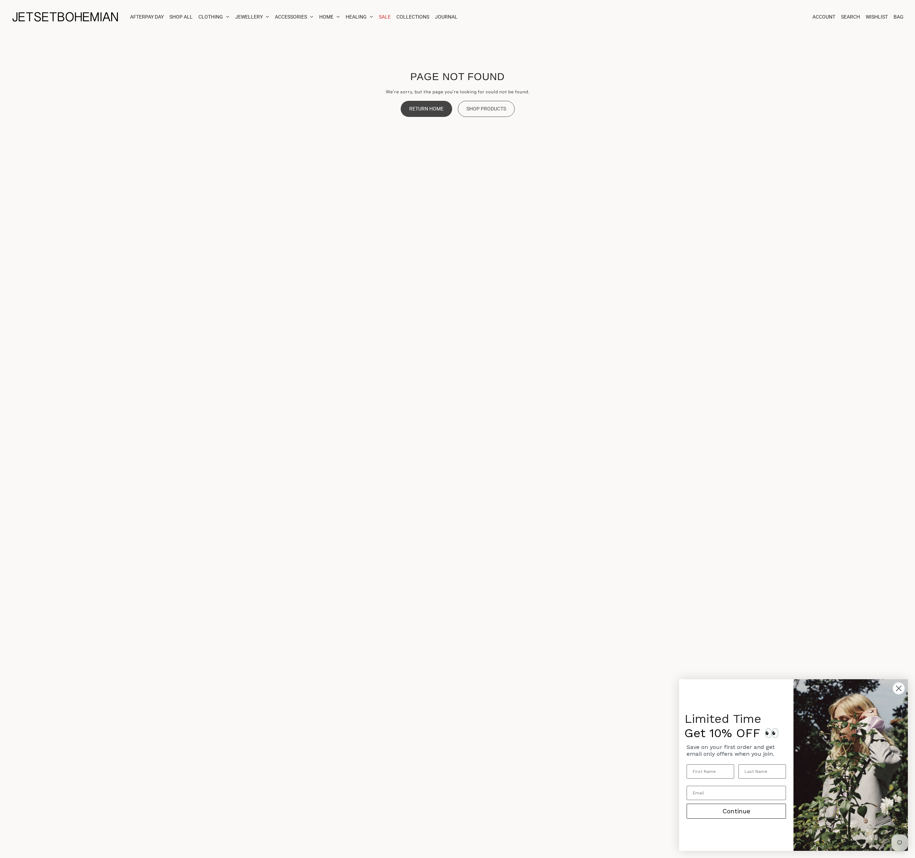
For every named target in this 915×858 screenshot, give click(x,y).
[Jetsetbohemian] (65, 16)
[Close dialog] (898, 688)
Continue (736, 811)
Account (823, 17)
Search (850, 17)
